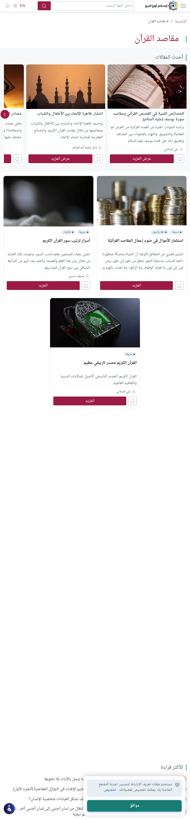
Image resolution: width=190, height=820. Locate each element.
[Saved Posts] (7, 6)
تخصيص (110, 790)
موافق (134, 805)
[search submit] (44, 5)
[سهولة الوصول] (15, 6)
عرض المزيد (142, 158)
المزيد (136, 285)
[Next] (4, 114)
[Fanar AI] (9, 808)
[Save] (180, 159)
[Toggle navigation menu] (183, 5)
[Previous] (185, 114)
